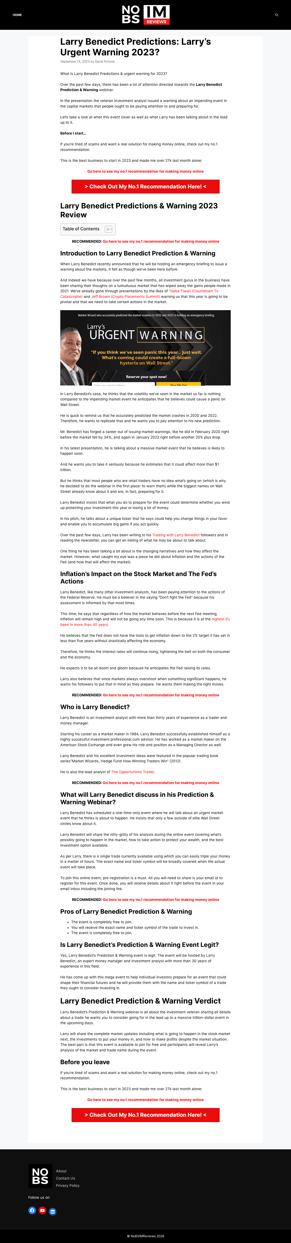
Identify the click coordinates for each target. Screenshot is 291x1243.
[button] (106, 229)
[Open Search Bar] (276, 15)
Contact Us (65, 1178)
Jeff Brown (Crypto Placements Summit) (125, 296)
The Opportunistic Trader (132, 772)
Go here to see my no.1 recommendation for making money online (161, 241)
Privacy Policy (67, 1185)
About (61, 1171)
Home (17, 15)
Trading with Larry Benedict (176, 535)
